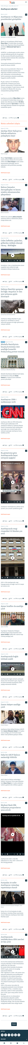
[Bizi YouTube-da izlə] (17, 1043)
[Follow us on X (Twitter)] (9, 1035)
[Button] (5, 118)
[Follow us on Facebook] (2, 1035)
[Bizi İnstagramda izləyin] (11, 1043)
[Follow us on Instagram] (5, 1035)
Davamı (14, 1024)
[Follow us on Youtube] (12, 1035)
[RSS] (15, 1035)
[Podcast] (18, 1035)
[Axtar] (24, 1043)
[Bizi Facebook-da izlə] (4, 1043)
